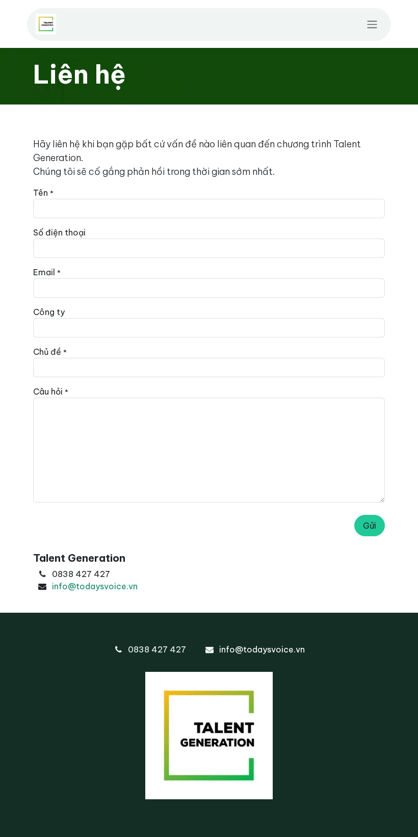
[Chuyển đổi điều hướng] (372, 24)
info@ (64, 586)
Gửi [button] (369, 525)
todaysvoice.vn (107, 586)
